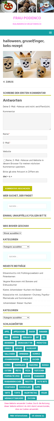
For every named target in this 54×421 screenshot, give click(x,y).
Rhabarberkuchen (12, 382)
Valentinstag (30, 393)
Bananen (43, 332)
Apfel (6, 332)
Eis (44, 337)
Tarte (7, 393)
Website (7, 151)
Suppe (37, 387)
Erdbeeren (9, 343)
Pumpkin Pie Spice (12, 376)
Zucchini (31, 398)
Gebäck (7, 348)
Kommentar (9, 111)
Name (6, 134)
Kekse (25, 359)
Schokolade (25, 387)
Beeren (16, 337)
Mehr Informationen (18, 416)
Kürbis (7, 365)
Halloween (9, 354)
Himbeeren (23, 354)
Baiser (32, 332)
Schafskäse (9, 387)
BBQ (6, 337)
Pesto (18, 371)
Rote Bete (42, 382)
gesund (18, 348)
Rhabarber (39, 376)
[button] (49, 32)
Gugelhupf (31, 348)
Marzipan (33, 365)
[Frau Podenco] (27, 11)
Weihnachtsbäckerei (13, 398)
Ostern (7, 371)
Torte (17, 393)
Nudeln (45, 365)
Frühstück (41, 343)
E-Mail (6, 143)
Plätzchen (39, 371)
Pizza (27, 371)
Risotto (29, 382)
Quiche (27, 376)
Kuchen (36, 359)
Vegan (44, 393)
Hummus (36, 354)
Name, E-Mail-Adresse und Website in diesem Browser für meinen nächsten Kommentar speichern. (23, 163)
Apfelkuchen (19, 332)
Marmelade (20, 365)
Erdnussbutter (25, 343)
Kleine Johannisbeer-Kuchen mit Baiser (22, 290)
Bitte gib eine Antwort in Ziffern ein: (21, 172)
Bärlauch (27, 337)
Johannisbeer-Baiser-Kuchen (17, 303)
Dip (37, 337)
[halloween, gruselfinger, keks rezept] (27, 76)
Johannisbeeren (11, 359)
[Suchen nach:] (27, 206)
